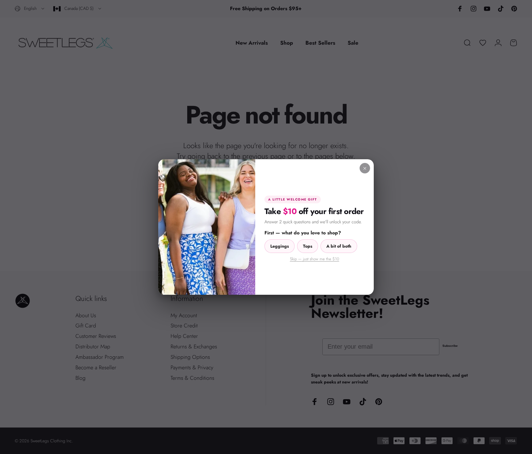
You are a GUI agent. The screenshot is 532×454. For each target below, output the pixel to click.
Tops (307, 246)
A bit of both (338, 246)
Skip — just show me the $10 (314, 259)
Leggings (279, 246)
